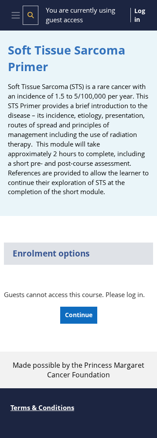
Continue (78, 315)
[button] (30, 15)
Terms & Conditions (42, 407)
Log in (139, 15)
